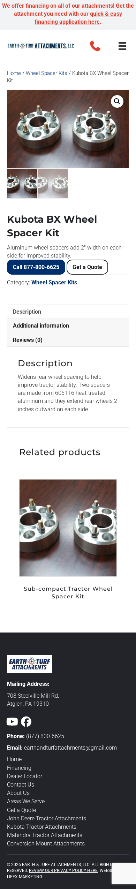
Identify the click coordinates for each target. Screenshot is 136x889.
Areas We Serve (26, 801)
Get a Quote (87, 267)
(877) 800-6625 (45, 736)
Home (14, 73)
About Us (18, 793)
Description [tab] (27, 311)
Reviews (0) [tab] (28, 340)
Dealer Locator (24, 776)
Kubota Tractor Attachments (41, 826)
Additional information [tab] (41, 325)
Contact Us (20, 784)
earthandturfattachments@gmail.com (70, 747)
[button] (95, 46)
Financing (19, 768)
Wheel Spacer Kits (46, 73)
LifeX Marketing (24, 876)
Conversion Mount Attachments (46, 843)
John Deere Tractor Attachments (46, 818)
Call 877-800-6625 (36, 267)
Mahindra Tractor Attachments (44, 835)
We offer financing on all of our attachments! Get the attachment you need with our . (68, 13)
